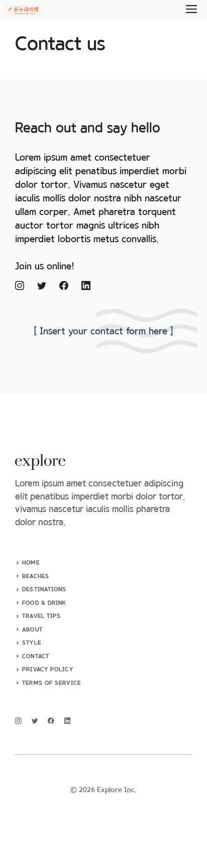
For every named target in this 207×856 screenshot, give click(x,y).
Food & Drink (44, 603)
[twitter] (35, 721)
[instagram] (18, 721)
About (32, 630)
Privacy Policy (47, 670)
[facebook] (51, 721)
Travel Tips (41, 616)
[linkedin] (67, 721)
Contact (35, 657)
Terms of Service (51, 683)
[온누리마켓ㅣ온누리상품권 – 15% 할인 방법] (23, 10)
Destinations (44, 590)
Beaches (35, 577)
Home (30, 563)
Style (31, 643)
